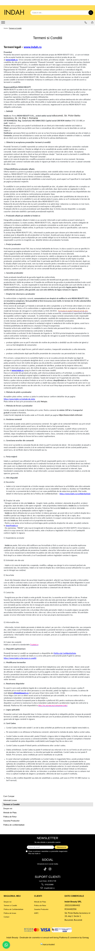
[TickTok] (45, 869)
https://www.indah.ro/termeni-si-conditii (20, 658)
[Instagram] (50, 869)
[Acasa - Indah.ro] (14, 12)
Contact (6, 917)
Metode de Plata (9, 813)
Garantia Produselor (11, 821)
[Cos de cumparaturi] (92, 22)
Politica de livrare (10, 913)
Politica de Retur (10, 817)
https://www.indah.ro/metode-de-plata (19, 399)
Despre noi (7, 808)
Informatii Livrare (10, 800)
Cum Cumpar (8, 796)
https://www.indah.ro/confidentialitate (74, 494)
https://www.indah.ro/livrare (70, 415)
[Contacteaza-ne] (86, 22)
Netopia (44, 402)
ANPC (36, 913)
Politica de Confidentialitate (65, 653)
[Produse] (3, 23)
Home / (6, 28)
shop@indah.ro (12, 526)
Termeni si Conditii (15, 28)
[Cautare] (90, 12)
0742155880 (48, 885)
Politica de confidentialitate (13, 825)
